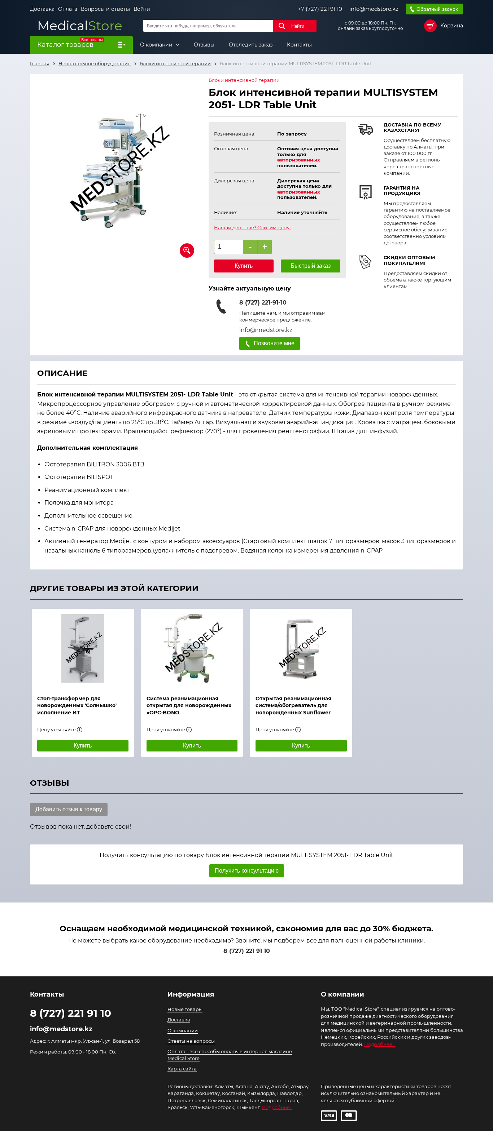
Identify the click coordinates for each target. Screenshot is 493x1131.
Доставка (42, 9)
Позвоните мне (274, 343)
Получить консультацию (247, 871)
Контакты (299, 44)
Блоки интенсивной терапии (244, 80)
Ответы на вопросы (191, 1041)
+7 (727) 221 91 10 (320, 9)
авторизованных (298, 160)
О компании (157, 44)
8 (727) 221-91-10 (263, 302)
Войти (142, 9)
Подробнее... (380, 1044)
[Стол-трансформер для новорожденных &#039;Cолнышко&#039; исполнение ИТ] (83, 648)
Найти (297, 26)
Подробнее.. (277, 1107)
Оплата (67, 9)
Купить (244, 266)
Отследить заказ (250, 44)
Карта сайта (182, 1069)
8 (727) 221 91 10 (246, 951)
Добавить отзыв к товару (68, 809)
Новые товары (184, 1009)
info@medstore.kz (373, 9)
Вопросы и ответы (105, 9)
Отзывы (204, 44)
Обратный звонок (437, 9)
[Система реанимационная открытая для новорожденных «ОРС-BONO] (192, 648)
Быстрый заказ (311, 266)
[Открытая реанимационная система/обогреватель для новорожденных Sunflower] (301, 648)
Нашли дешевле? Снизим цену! (252, 227)
